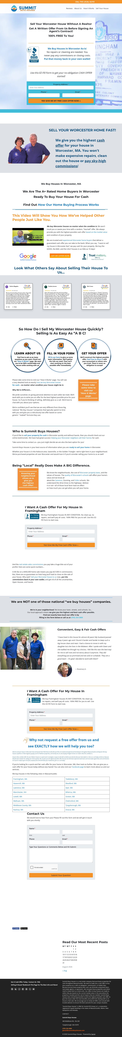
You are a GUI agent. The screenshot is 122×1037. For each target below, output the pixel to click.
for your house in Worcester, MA (80, 145)
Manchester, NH (19, 792)
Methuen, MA (18, 801)
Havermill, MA (19, 783)
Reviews (69, 8)
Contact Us (32, 982)
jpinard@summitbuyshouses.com (73, 1030)
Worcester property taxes (90, 472)
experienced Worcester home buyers (77, 240)
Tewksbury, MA (72, 779)
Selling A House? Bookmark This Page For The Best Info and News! (34, 985)
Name (32, 828)
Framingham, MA (20, 779)
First (30, 835)
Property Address (61, 84)
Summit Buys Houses (69, 1017)
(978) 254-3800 (67, 1028)
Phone (44, 92)
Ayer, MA (69, 788)
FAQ (38, 982)
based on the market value (96, 232)
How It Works (88, 8)
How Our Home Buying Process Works (68, 205)
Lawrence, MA (18, 788)
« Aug (64, 970)
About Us (78, 8)
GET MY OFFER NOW (60, 255)
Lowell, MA (17, 796)
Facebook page (78, 767)
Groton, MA (70, 796)
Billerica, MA (71, 792)
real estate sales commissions (31, 564)
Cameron (58, 480)
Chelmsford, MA (72, 801)
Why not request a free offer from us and (64, 739)
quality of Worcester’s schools (77, 475)
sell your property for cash (35, 435)
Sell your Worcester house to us (44, 577)
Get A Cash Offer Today (19, 982)
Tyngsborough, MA (73, 805)
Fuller (77, 480)
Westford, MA (71, 783)
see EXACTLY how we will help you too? (61, 746)
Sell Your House (102, 8)
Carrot (93, 1034)
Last (63, 835)
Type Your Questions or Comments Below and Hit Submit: (52, 847)
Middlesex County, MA (22, 805)
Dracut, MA (70, 810)
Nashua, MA (18, 810)
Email (78, 92)
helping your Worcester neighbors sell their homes (71, 438)
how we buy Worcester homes (49, 382)
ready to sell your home (79, 447)
